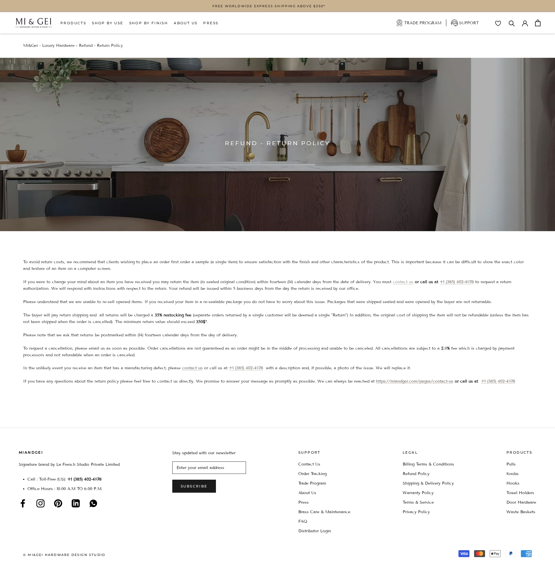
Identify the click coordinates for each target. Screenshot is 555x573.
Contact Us (309, 464)
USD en (24, 564)
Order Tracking (312, 473)
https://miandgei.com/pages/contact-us (414, 381)
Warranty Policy (418, 492)
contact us (403, 281)
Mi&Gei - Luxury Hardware (49, 45)
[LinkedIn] (76, 503)
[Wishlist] (498, 23)
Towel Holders (520, 492)
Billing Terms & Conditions (428, 464)
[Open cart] (538, 23)
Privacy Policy (416, 511)
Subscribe (194, 486)
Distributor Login (314, 531)
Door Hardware (521, 502)
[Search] (512, 23)
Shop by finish (148, 23)
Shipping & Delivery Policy (428, 483)
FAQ (302, 521)
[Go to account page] (525, 23)
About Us (185, 23)
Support (469, 23)
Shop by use (107, 23)
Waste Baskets (520, 511)
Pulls (511, 464)
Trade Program (422, 23)
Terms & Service (418, 502)
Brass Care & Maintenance (324, 511)
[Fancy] (93, 503)
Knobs (512, 473)
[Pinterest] (58, 503)
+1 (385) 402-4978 (457, 281)
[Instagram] (40, 503)
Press (210, 23)
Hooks (512, 483)
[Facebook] (23, 503)
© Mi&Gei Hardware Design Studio (64, 555)
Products (73, 23)
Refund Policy (416, 473)
